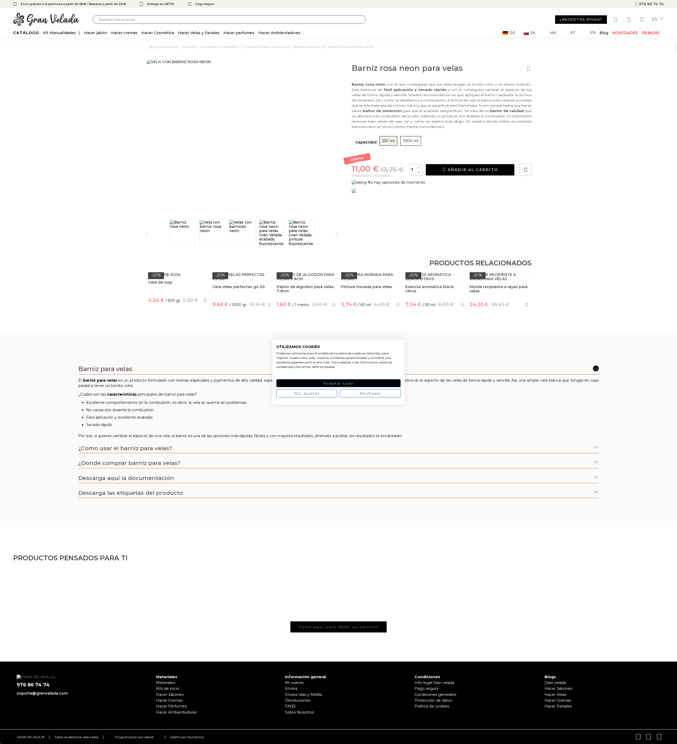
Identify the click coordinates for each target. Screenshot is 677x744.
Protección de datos (433, 700)
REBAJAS (651, 32)
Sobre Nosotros (299, 712)
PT (573, 33)
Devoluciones (297, 700)
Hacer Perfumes (171, 706)
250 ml (388, 141)
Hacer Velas (555, 694)
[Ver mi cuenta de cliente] (629, 20)
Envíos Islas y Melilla (303, 694)
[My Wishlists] (616, 20)
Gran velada (555, 682)
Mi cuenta (294, 682)
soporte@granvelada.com (42, 693)
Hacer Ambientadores (176, 712)
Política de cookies (432, 706)
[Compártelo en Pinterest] (557, 155)
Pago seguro (427, 688)
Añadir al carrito (472, 169)
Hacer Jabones (170, 694)
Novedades (625, 32)
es (655, 19)
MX (553, 33)
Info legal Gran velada (434, 682)
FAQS (290, 706)
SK (532, 33)
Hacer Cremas (169, 700)
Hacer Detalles (558, 706)
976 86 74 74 (651, 4)
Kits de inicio (167, 688)
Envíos (291, 688)
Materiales (165, 682)
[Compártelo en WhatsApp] (545, 154)
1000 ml (410, 141)
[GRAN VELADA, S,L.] (53, 20)
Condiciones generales (435, 694)
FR (593, 33)
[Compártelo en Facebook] (551, 155)
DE (512, 33)
